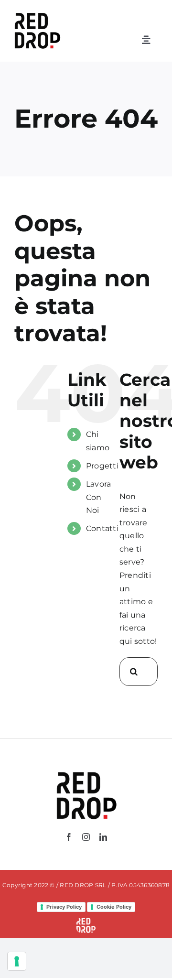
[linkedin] (103, 837)
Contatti (102, 528)
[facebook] (69, 837)
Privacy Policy (64, 906)
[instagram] (86, 837)
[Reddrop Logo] (86, 771)
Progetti (102, 465)
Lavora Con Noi (98, 496)
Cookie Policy (114, 906)
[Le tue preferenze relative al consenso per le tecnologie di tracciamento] (17, 961)
